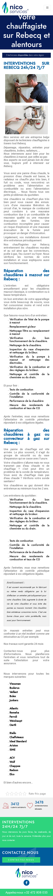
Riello (13, 733)
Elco (12, 774)
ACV (12, 758)
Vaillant (14, 692)
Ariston (14, 745)
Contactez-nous (21, 859)
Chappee (15, 766)
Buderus (14, 688)
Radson (14, 770)
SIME (12, 749)
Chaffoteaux (17, 737)
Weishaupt (16, 721)
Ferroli (13, 717)
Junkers (14, 700)
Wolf (12, 762)
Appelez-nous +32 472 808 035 (26, 892)
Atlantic (14, 708)
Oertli (13, 725)
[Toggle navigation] (47, 7)
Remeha (14, 712)
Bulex (13, 696)
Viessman (15, 684)
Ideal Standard (18, 741)
